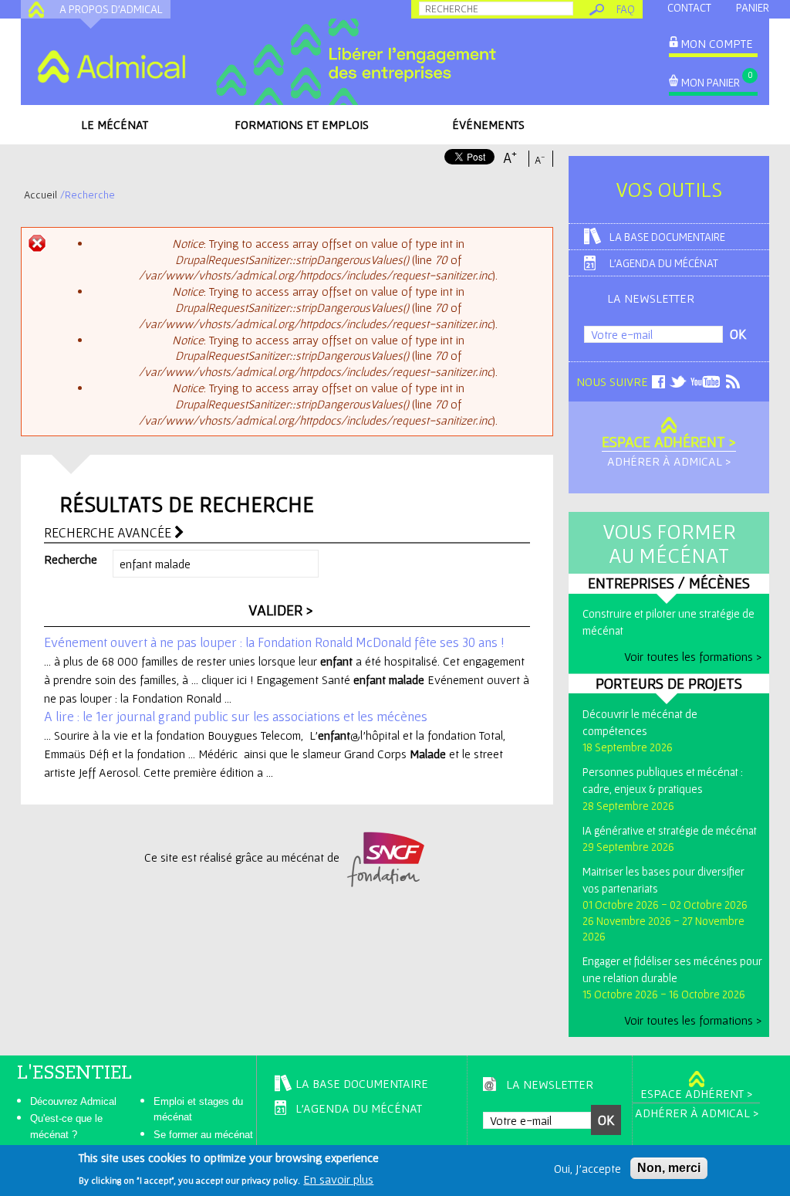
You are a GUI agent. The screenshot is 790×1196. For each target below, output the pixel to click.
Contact (689, 7)
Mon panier (710, 82)
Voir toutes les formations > (692, 656)
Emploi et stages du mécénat (198, 1109)
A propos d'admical (111, 8)
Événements (488, 124)
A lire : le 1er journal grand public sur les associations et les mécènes (235, 716)
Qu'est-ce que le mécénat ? (66, 1126)
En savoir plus (338, 1179)
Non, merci (669, 1167)
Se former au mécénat (203, 1134)
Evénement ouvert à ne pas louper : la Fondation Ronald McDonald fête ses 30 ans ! (274, 642)
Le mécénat (114, 124)
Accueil (40, 194)
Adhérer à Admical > (669, 461)
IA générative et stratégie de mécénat (669, 830)
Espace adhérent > (669, 441)
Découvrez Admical (73, 1101)
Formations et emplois (302, 124)
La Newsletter (650, 298)
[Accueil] (111, 66)
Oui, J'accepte (587, 1168)
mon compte (716, 43)
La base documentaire (667, 236)
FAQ (625, 8)
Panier (752, 7)
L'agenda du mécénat (663, 262)
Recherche (70, 559)
